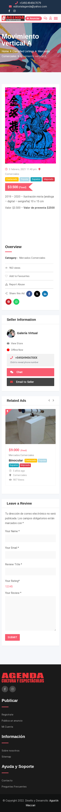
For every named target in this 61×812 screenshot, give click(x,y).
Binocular (16, 460)
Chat (19, 372)
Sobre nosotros (10, 750)
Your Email (12, 547)
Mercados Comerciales (21, 455)
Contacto (7, 780)
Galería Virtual (27, 333)
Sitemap (6, 756)
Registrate (7, 714)
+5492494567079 (30, 3)
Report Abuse (17, 284)
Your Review (13, 593)
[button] (49, 400)
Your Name (12, 531)
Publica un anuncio (12, 720)
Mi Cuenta (7, 726)
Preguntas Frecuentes (14, 786)
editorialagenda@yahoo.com (30, 6)
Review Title (13, 564)
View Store (17, 343)
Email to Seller (24, 382)
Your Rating (12, 581)
